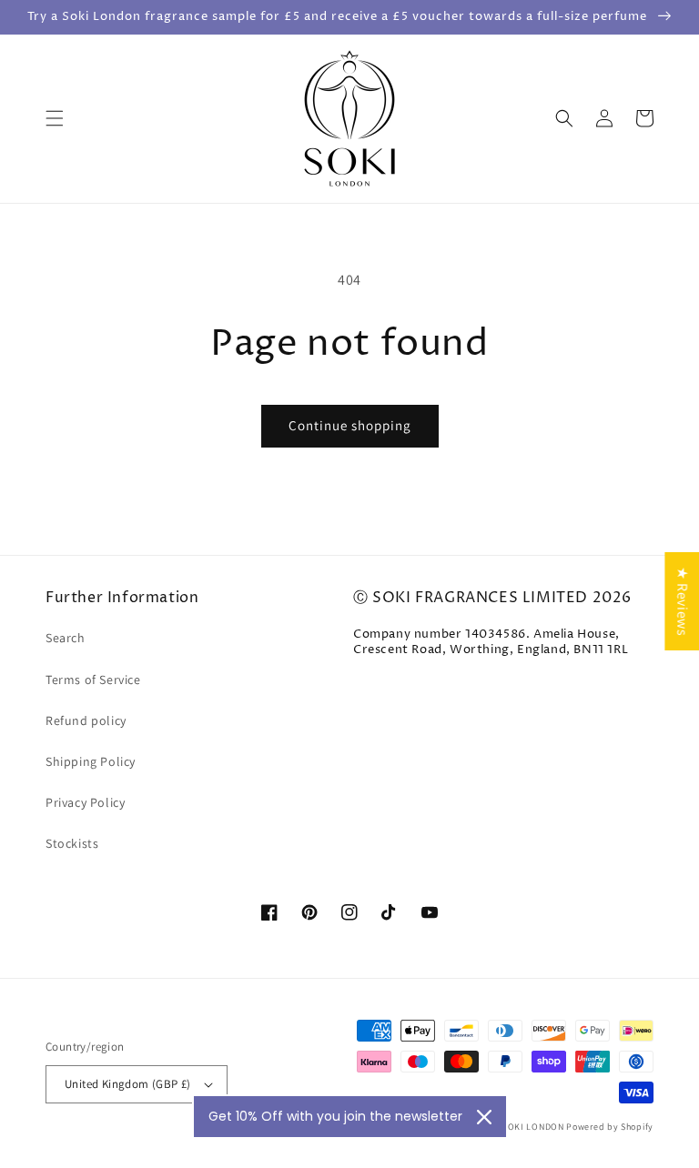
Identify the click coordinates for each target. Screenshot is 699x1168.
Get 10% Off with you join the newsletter (335, 1116)
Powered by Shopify (609, 1127)
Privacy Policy (85, 802)
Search (66, 637)
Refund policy (86, 720)
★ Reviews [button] (682, 601)
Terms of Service (93, 679)
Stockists (72, 843)
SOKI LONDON (533, 1127)
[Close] (484, 1117)
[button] (55, 118)
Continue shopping (350, 425)
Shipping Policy (91, 761)
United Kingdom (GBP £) (128, 1084)
